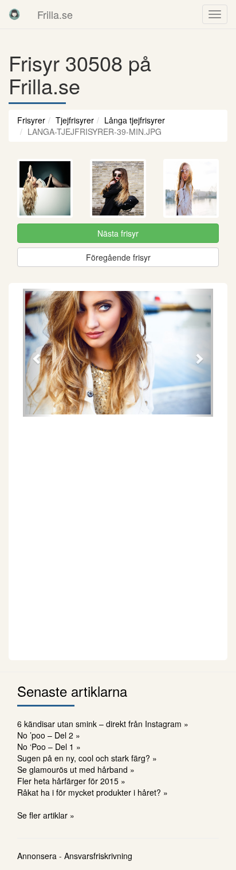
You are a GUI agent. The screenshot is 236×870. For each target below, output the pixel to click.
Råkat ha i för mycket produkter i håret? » (92, 792)
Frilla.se (55, 14)
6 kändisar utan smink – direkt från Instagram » (102, 723)
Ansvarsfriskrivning (98, 855)
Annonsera (37, 855)
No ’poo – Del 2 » (48, 735)
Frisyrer (31, 120)
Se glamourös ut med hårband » (76, 769)
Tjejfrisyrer (75, 120)
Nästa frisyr (118, 233)
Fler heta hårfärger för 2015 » (71, 781)
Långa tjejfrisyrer (134, 120)
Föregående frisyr (118, 257)
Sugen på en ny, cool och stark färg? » (87, 758)
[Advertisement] (118, 537)
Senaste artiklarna (72, 691)
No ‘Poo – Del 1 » (49, 746)
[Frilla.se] (14, 14)
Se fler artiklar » (45, 815)
